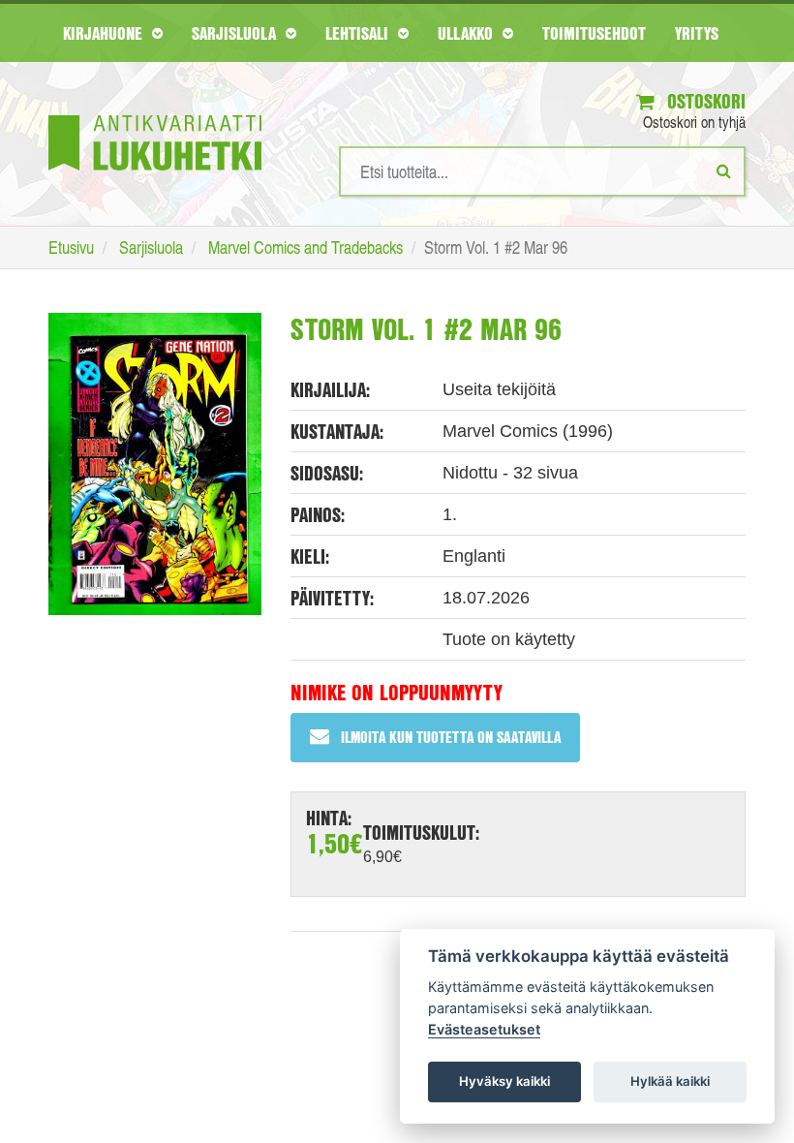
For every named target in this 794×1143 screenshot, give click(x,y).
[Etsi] (724, 170)
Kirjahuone (105, 33)
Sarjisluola (236, 33)
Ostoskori (704, 101)
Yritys (696, 33)
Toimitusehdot (594, 33)
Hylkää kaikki (670, 1081)
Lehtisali (359, 33)
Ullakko (468, 33)
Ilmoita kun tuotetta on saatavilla (451, 737)
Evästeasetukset (484, 1029)
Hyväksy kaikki (504, 1081)
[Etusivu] (154, 114)
